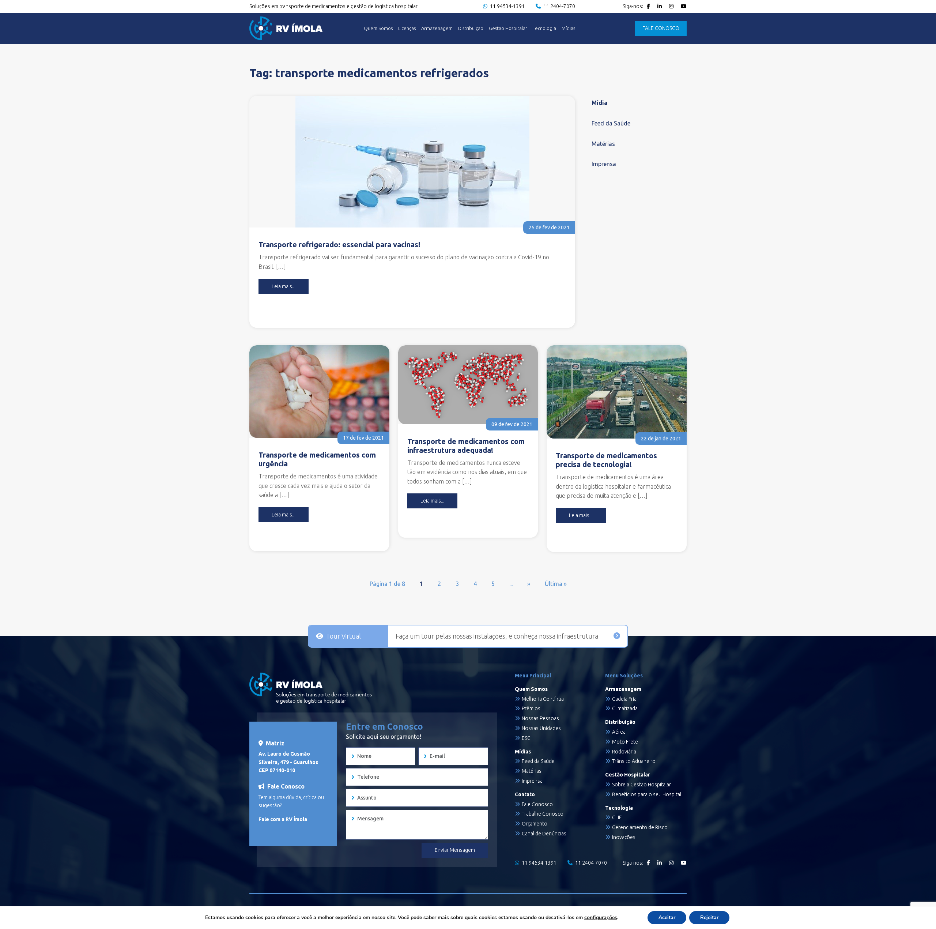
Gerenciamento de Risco (640, 827)
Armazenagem (437, 28)
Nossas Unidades (541, 728)
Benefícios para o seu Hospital (646, 794)
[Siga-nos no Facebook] (648, 6)
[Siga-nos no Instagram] (671, 6)
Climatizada (625, 708)
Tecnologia (544, 28)
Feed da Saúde (611, 123)
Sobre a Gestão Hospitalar (641, 784)
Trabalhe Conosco (542, 814)
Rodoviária (624, 752)
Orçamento (534, 824)
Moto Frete (625, 742)
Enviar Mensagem (455, 850)
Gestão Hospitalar (508, 28)
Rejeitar (709, 917)
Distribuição (470, 28)
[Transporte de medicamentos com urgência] (319, 391)
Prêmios (531, 708)
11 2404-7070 (558, 6)
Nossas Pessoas (540, 718)
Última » (556, 583)
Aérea (619, 732)
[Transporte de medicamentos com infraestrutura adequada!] (468, 384)
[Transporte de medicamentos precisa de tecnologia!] (617, 392)
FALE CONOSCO (660, 28)
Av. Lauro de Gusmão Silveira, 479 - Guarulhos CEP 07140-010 (288, 762)
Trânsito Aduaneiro (634, 761)
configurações (600, 917)
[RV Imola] (285, 28)
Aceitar (666, 917)
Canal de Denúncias (544, 833)
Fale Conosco (537, 804)
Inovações (623, 837)
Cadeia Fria (624, 699)
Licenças (407, 28)
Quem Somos (378, 28)
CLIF (617, 817)
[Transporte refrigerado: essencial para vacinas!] (412, 161)
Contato (525, 794)
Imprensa (604, 164)
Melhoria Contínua (543, 699)
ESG (526, 738)
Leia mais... (283, 286)
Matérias (603, 143)
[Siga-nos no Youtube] (684, 6)
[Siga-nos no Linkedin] (659, 6)
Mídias (568, 28)
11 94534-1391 (507, 6)
